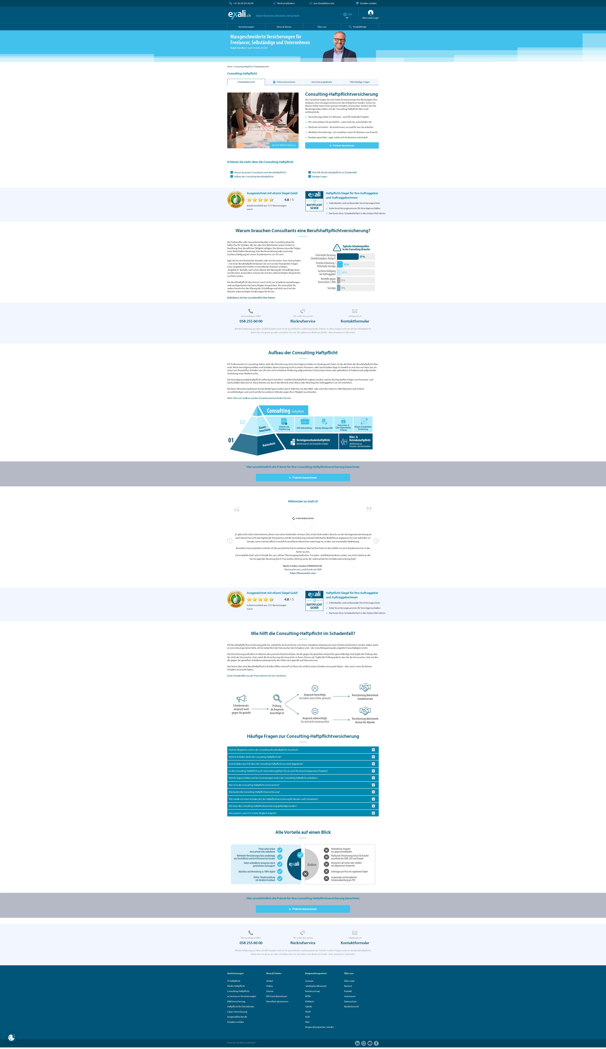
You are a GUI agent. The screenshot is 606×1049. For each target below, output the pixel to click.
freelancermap (312, 991)
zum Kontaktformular (323, 3)
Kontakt (348, 991)
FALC (307, 1021)
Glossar (269, 991)
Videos (269, 985)
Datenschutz (350, 1001)
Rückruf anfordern (286, 3)
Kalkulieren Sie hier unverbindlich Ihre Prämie (251, 297)
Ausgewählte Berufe (237, 1016)
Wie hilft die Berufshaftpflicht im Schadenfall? (334, 172)
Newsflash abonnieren (277, 1001)
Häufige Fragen (319, 176)
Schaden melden (368, 3)
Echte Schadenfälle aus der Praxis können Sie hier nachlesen (256, 675)
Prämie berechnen (343, 145)
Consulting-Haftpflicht (243, 66)
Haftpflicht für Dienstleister (240, 1006)
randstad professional (315, 985)
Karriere (348, 985)
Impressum (350, 996)
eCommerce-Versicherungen (241, 996)
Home (229, 66)
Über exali (349, 980)
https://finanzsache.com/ (303, 572)
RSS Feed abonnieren (276, 996)
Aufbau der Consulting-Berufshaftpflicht (253, 176)
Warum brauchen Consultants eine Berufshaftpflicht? (260, 172)
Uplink (308, 1006)
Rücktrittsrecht (351, 1006)
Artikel (269, 980)
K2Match (309, 1001)
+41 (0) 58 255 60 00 (243, 3)
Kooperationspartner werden (319, 1026)
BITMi (308, 996)
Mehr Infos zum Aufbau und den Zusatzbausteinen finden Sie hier (259, 398)
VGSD (308, 1011)
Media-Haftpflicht (236, 985)
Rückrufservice (302, 321)
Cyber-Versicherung (237, 1011)
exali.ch (239, 14)
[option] (303, 541)
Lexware (309, 980)
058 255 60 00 (251, 321)
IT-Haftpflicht (233, 980)
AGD (307, 1016)
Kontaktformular (355, 321)
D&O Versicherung (236, 1001)
